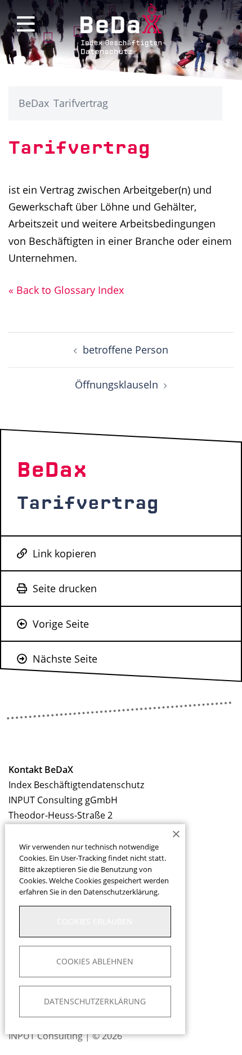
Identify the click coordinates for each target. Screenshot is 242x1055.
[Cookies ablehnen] (175, 833)
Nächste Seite (63, 658)
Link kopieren (63, 553)
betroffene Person (125, 349)
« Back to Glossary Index (66, 290)
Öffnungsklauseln (116, 384)
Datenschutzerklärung (95, 1001)
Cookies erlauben (95, 921)
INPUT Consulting (45, 1036)
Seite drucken (63, 588)
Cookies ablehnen (94, 961)
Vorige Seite (59, 624)
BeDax (34, 103)
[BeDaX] (121, 27)
